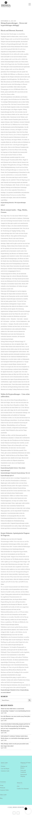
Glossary (3, 766)
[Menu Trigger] (30, 4)
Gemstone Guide (5, 771)
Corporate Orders (4, 790)
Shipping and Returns (23, 767)
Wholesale (2, 787)
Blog (1, 798)
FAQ (18, 786)
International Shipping (23, 775)
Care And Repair (5, 768)
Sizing (1, 785)
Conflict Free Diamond (23, 788)
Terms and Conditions (23, 771)
